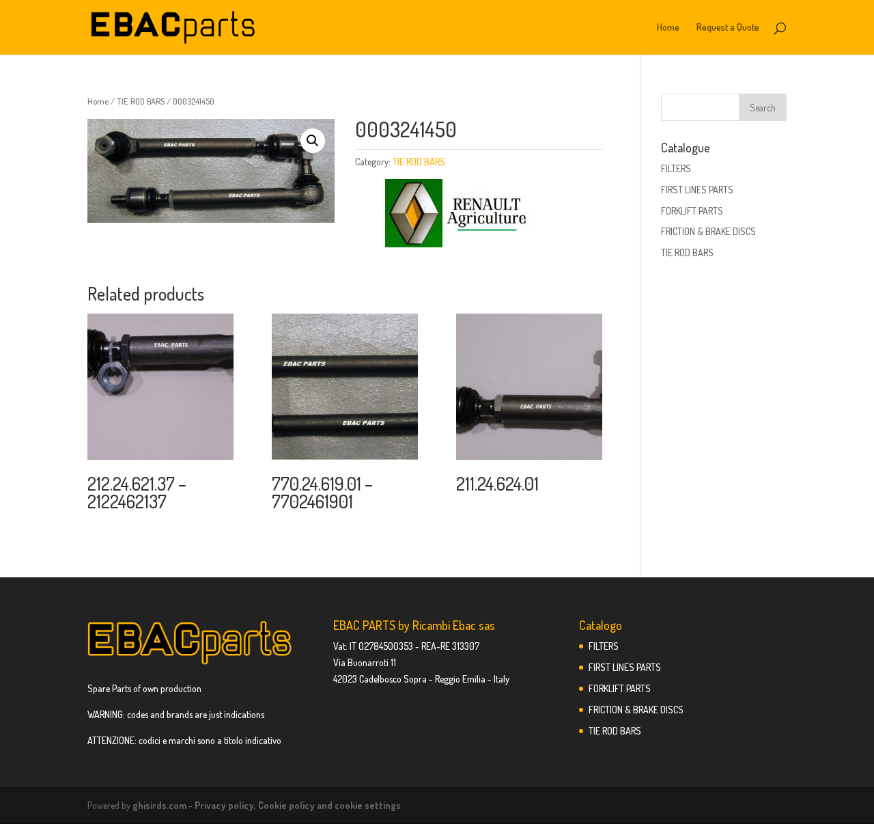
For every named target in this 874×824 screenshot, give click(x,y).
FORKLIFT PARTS (692, 211)
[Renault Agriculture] (457, 215)
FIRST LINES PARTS (697, 189)
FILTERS (676, 168)
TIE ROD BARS (141, 101)
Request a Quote (727, 28)
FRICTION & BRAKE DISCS (708, 231)
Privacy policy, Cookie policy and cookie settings (298, 805)
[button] (312, 140)
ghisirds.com (159, 805)
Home (668, 28)
